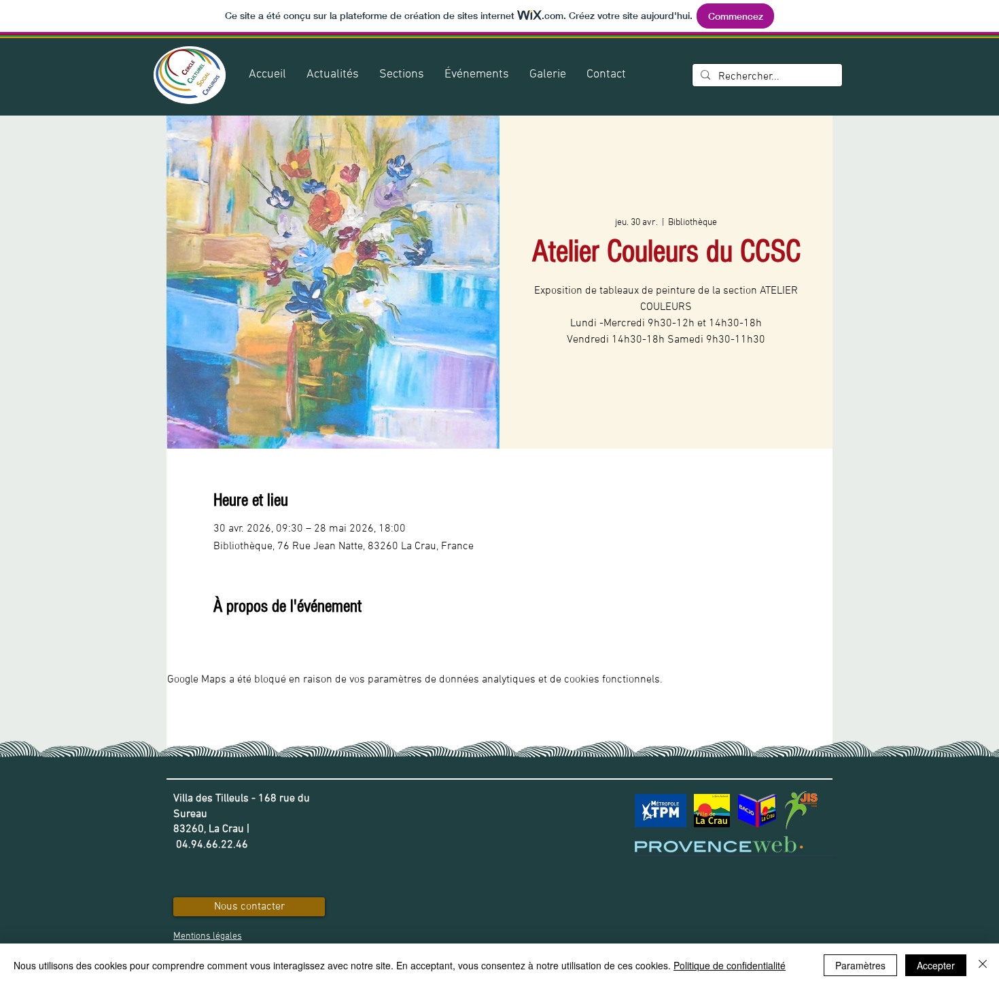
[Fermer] (983, 965)
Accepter (936, 965)
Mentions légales (207, 936)
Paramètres (860, 965)
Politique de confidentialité (729, 965)
